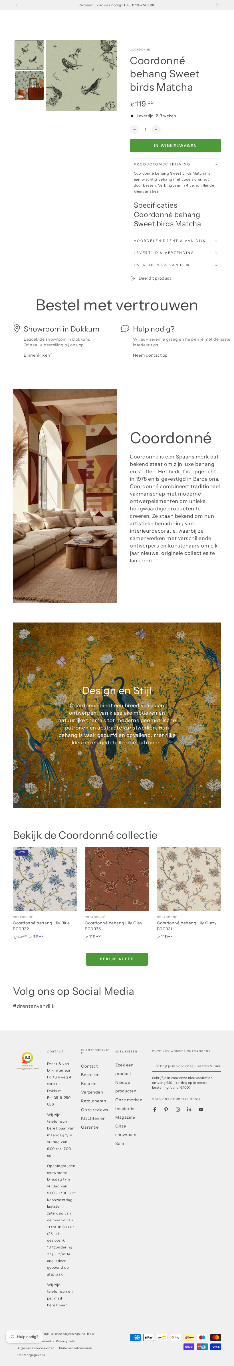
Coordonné (140, 49)
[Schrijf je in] (218, 1066)
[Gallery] (65, 75)
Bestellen (90, 1074)
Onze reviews (94, 1109)
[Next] (108, 75)
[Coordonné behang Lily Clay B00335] (117, 879)
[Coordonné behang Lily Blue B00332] (45, 879)
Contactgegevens (31, 1355)
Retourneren (93, 1101)
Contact (89, 1066)
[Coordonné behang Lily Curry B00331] (189, 879)
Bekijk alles (117, 959)
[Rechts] (216, 5)
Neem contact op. (151, 355)
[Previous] (54, 75)
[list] (117, 344)
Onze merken (128, 1099)
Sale (119, 1143)
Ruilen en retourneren (75, 1348)
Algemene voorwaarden (36, 1348)
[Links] (17, 5)
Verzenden (92, 1092)
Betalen (88, 1083)
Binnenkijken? (38, 355)
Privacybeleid (67, 1341)
